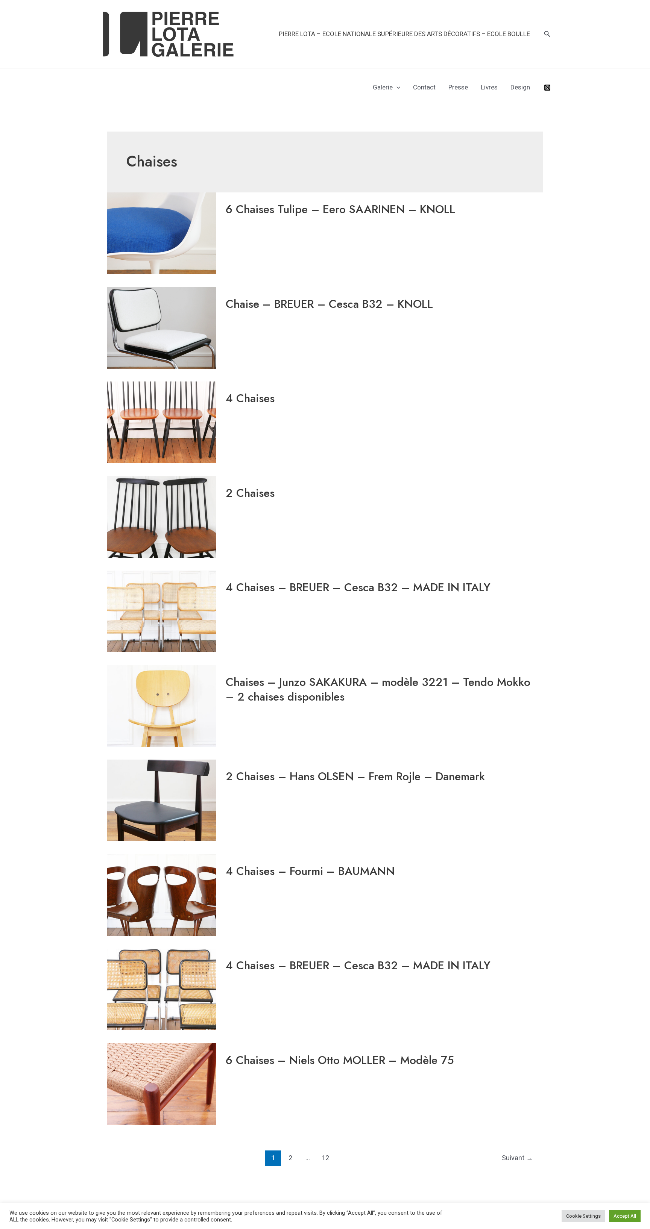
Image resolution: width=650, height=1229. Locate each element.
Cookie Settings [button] (583, 1216)
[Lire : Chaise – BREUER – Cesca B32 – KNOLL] (161, 327)
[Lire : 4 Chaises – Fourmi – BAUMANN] (161, 894)
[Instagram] (547, 87)
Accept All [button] (625, 1216)
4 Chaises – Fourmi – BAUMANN (310, 871)
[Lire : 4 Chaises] (161, 421)
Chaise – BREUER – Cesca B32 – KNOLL (329, 304)
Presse (458, 87)
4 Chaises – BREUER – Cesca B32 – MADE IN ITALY (358, 587)
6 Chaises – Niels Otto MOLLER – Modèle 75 (340, 1060)
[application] (396, 87)
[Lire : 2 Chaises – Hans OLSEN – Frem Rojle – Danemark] (161, 800)
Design (520, 87)
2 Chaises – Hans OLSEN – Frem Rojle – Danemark (355, 776)
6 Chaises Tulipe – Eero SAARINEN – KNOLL (340, 209)
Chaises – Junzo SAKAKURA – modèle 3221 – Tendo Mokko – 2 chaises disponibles (378, 689)
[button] (547, 34)
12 (325, 1158)
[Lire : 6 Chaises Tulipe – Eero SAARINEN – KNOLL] (161, 232)
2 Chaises (250, 493)
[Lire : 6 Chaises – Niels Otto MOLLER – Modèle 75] (161, 1083)
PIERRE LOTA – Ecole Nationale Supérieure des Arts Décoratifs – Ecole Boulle (404, 34)
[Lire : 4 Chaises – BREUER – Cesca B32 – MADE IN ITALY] (161, 610)
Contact (424, 87)
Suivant (517, 1158)
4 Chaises (250, 398)
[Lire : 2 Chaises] (161, 516)
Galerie (383, 87)
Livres (489, 87)
